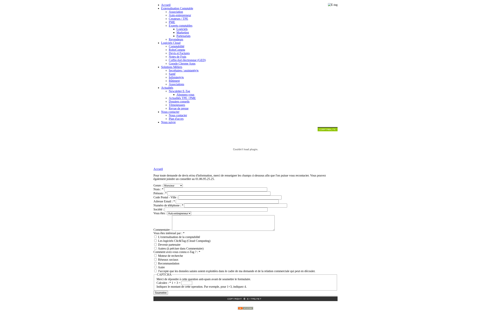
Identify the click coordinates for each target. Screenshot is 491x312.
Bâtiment (174, 80)
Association (176, 11)
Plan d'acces (176, 118)
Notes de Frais (177, 56)
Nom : (158, 189)
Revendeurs (176, 39)
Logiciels (182, 29)
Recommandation (168, 263)
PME (172, 22)
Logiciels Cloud (170, 42)
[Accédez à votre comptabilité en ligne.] (328, 130)
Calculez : (164, 282)
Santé (172, 74)
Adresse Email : (164, 201)
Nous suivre (168, 122)
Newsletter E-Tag (179, 91)
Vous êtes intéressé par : (169, 233)
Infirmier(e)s (176, 77)
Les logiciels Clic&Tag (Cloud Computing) (183, 240)
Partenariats (183, 36)
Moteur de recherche (170, 255)
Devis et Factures (179, 53)
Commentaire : (162, 229)
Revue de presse (179, 108)
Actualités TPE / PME (182, 98)
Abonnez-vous (185, 94)
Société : (159, 209)
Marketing (182, 32)
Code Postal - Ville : (166, 197)
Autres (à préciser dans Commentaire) (180, 248)
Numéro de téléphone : (168, 205)
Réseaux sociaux (167, 259)
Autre (161, 267)
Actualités (167, 87)
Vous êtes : (160, 213)
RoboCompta (177, 49)
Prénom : (160, 193)
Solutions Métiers (171, 67)
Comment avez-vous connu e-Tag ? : (176, 252)
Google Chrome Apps (182, 63)
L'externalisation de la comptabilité (178, 237)
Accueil (166, 5)
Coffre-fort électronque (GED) (187, 60)
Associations (176, 84)
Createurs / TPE (178, 18)
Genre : (158, 185)
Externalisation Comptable (177, 8)
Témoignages (177, 105)
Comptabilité (176, 46)
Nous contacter (170, 111)
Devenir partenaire (168, 244)
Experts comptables (180, 25)
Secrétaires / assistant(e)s (184, 70)
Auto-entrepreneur (180, 15)
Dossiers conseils (179, 101)
